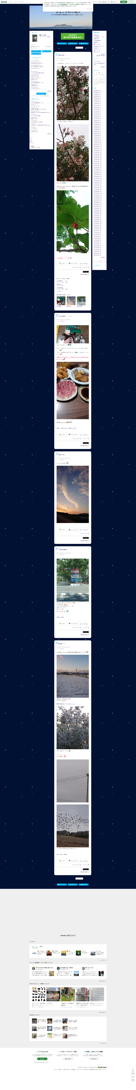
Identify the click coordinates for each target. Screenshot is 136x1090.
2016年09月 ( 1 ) (97, 122)
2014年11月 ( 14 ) (97, 163)
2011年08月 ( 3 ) (97, 236)
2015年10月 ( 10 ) (98, 143)
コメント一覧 (86, 267)
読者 (30, 141)
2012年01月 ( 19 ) (97, 227)
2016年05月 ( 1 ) (97, 129)
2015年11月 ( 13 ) (97, 141)
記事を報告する (85, 274)
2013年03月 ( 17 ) (98, 200)
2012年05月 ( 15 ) (98, 219)
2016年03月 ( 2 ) (97, 133)
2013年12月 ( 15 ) (97, 184)
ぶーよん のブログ (35, 106)
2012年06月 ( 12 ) (98, 217)
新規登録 (124, 2)
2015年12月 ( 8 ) (97, 139)
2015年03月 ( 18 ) (98, 156)
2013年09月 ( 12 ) (98, 189)
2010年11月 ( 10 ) (97, 253)
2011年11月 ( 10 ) (97, 230)
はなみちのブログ (35, 76)
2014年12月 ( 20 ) (98, 161)
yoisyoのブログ (34, 131)
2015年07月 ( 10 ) (98, 148)
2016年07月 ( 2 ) (97, 126)
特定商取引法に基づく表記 (95, 1069)
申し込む (94, 1058)
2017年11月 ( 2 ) (97, 103)
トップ (31, 137)
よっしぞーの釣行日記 (36, 115)
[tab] (35, 946)
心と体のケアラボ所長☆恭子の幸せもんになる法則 (41, 125)
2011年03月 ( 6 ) (97, 245)
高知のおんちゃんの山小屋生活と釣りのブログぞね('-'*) (41, 112)
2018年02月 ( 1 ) (97, 98)
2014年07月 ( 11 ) (98, 171)
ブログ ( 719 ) (97, 61)
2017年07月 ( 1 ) (97, 109)
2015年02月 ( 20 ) (98, 157)
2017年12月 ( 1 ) (97, 101)
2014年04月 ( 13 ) (98, 176)
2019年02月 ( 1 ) (97, 92)
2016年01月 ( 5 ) (97, 137)
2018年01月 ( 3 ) (97, 100)
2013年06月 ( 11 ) (98, 195)
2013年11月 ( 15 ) (97, 185)
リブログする (85, 263)
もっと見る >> (59, 291)
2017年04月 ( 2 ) (97, 113)
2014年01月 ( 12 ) (98, 182)
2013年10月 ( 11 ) (97, 187)
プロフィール (41, 36)
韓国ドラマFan (34, 118)
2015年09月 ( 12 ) (98, 144)
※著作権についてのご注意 (35, 147)
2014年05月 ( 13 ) (98, 174)
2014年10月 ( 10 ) (98, 165)
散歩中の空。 (59, 284)
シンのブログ (34, 128)
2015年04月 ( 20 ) (98, 154)
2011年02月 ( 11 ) (97, 247)
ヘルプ (105, 1069)
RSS (34, 146)
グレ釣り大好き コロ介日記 (37, 122)
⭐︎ (31, 69)
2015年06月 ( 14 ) (98, 150)
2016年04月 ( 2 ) (97, 131)
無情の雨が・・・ (63, 55)
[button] (133, 1080)
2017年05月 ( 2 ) (97, 111)
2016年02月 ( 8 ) (97, 135)
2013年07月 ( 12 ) (98, 193)
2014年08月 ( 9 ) (97, 169)
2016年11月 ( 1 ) (97, 120)
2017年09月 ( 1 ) (97, 105)
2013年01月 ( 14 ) (98, 204)
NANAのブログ (34, 79)
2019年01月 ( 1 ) (97, 94)
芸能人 (41, 946)
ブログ (61, 60)
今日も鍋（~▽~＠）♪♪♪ (99, 46)
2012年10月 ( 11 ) (97, 210)
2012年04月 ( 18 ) (98, 221)
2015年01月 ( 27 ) (98, 159)
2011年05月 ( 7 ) (97, 242)
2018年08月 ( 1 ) (97, 96)
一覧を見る (49, 91)
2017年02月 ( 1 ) (97, 114)
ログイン (131, 2)
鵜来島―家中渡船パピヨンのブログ (38, 109)
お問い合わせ (66, 1069)
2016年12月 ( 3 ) (97, 118)
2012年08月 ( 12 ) (98, 214)
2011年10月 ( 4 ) (97, 232)
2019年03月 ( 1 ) (97, 90)
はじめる (42, 1058)
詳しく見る (68, 1058)
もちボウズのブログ (35, 88)
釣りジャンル (33, 47)
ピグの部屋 (47, 36)
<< (96, 72)
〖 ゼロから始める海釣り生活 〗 (38, 72)
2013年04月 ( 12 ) (98, 199)
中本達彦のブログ (35, 85)
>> (102, 72)
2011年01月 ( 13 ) (97, 249)
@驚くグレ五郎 (42, 35)
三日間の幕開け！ (60, 287)
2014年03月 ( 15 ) (98, 178)
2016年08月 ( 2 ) (97, 124)
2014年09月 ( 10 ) (98, 167)
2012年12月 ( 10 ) (97, 206)
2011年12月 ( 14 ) (97, 228)
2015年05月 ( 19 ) (98, 152)
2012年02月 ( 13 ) (98, 225)
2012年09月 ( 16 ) (98, 212)
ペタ (30, 140)
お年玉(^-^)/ (96, 48)
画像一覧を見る (101, 55)
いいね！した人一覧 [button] (76, 267)
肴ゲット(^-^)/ (97, 44)
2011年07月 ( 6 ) (97, 238)
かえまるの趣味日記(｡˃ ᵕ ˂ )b (37, 82)
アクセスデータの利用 (83, 1069)
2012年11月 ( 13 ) (97, 208)
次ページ (79, 47)
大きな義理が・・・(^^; (62, 280)
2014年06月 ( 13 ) (98, 172)
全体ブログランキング (35, 46)
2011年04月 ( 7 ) (97, 243)
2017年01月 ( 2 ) (97, 116)
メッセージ (32, 142)
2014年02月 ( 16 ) (98, 180)
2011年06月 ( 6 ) (97, 240)
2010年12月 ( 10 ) (98, 251)
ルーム (31, 138)
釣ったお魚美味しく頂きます (37, 66)
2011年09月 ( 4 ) (97, 234)
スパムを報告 (58, 1069)
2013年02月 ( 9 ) (97, 202)
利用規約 (74, 1069)
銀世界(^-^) (61, 643)
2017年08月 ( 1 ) (97, 107)
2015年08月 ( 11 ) (97, 146)
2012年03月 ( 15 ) (98, 223)
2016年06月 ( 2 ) (97, 128)
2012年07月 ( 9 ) (97, 215)
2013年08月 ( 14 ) (98, 191)
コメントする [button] (74, 264)
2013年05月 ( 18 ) (98, 197)
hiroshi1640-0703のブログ (37, 63)
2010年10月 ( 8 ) (97, 255)
